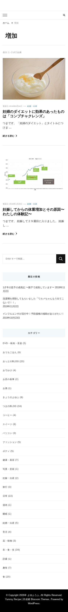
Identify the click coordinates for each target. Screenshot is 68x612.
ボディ (6, 451)
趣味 (5, 567)
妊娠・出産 (9, 478)
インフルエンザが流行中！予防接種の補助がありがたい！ (33, 313)
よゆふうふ (33, 595)
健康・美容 (9, 460)
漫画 (5, 505)
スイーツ (7, 424)
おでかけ (7, 370)
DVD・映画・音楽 (12, 343)
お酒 (5, 388)
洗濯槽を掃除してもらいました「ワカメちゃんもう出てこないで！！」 (33, 300)
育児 (5, 532)
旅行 (5, 487)
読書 (5, 559)
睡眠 (5, 514)
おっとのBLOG (11, 361)
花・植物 (7, 541)
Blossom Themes (40, 599)
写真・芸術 (9, 469)
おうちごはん (10, 352)
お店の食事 (9, 379)
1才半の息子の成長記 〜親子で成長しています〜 (28, 287)
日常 (5, 496)
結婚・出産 (32, 106)
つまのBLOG (10, 406)
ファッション (10, 442)
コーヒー (7, 415)
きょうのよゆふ (11, 397)
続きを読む (9, 136)
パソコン (7, 433)
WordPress (34, 603)
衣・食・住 (9, 550)
